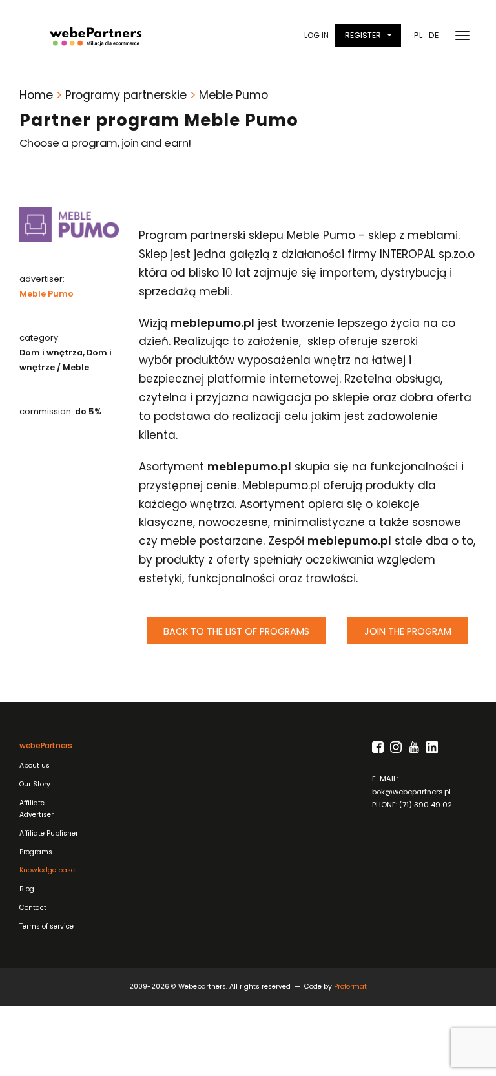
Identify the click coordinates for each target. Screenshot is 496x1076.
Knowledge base (47, 870)
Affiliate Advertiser (36, 809)
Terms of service (46, 926)
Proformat (350, 986)
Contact (32, 907)
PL (418, 35)
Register (363, 35)
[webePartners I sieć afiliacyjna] (95, 35)
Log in (316, 35)
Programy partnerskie (126, 95)
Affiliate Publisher (48, 833)
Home (36, 95)
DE (434, 35)
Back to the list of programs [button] (236, 631)
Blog (26, 889)
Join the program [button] (407, 631)
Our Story (34, 784)
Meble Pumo (46, 293)
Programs (35, 852)
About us (34, 765)
